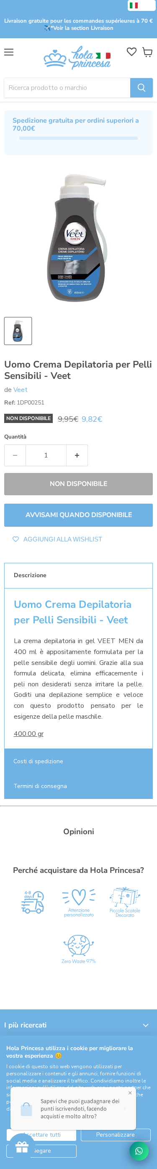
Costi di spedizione (38, 761)
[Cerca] (141, 87)
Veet (20, 390)
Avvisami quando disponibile (79, 515)
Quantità (15, 437)
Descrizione (30, 575)
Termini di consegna (40, 786)
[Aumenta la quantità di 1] (77, 455)
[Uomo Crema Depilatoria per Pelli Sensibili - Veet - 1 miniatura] (18, 331)
